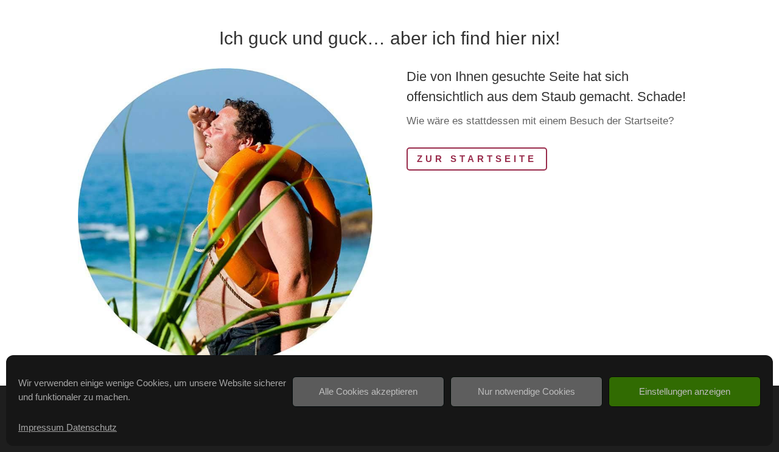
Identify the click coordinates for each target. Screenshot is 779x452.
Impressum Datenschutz (67, 427)
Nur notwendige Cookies (526, 391)
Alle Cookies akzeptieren (368, 391)
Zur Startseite (477, 159)
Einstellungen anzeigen (684, 391)
